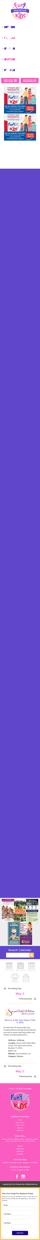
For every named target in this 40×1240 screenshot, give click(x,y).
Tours (11, 422)
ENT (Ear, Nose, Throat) (20, 471)
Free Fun (13, 326)
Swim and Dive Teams (19, 827)
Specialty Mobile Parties (20, 584)
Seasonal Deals (16, 882)
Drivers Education (17, 621)
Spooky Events (16, 889)
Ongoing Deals (16, 873)
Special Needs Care (18, 511)
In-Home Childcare (17, 197)
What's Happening (13, 849)
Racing (12, 803)
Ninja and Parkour (17, 796)
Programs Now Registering (21, 661)
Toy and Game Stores (19, 738)
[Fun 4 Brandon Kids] (20, 11)
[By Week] (20, 966)
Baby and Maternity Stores (21, 686)
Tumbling (13, 836)
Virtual (12, 677)
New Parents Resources (20, 268)
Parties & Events (13, 523)
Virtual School (15, 240)
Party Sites (14, 578)
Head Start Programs (19, 191)
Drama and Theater (18, 618)
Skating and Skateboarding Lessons (21, 811)
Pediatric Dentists (17, 502)
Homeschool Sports (18, 781)
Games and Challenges (20, 333)
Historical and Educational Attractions (21, 347)
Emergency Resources (19, 249)
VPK (11, 243)
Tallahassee (20, 1151)
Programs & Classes (14, 587)
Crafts (11, 612)
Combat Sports (16, 760)
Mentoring (13, 643)
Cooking (12, 609)
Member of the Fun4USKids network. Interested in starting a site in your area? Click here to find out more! (20, 1140)
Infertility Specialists (18, 483)
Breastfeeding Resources (20, 455)
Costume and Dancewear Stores (24, 707)
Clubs (11, 606)
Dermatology (15, 468)
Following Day (25, 999)
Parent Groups (15, 271)
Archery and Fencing (18, 744)
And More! (20, 1154)
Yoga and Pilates (16, 846)
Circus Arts (14, 603)
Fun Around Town (13, 286)
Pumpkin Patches (17, 876)
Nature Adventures (17, 372)
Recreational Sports (18, 394)
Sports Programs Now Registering (19, 823)
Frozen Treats (15, 717)
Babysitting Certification (20, 597)
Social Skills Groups (18, 277)
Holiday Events (16, 870)
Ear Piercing (14, 710)
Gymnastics (14, 772)
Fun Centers (14, 329)
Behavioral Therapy (18, 446)
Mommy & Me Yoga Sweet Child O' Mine (20, 1021)
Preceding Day (14, 988)
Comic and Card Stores (20, 698)
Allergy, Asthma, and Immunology (18, 442)
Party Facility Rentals (18, 575)
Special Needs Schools (19, 228)
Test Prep (13, 231)
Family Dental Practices (20, 477)
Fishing (12, 323)
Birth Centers (15, 449)
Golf (10, 769)
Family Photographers (19, 259)
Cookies (12, 551)
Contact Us (20, 1130)
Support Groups (16, 283)
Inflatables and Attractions (21, 569)
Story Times (14, 674)
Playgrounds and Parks (19, 376)
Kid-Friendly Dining (17, 720)
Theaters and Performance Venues (21, 414)
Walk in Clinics (15, 520)
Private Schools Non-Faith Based (24, 219)
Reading (12, 222)
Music (11, 646)
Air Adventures (16, 289)
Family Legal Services (19, 256)
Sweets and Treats (17, 735)
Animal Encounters (17, 293)
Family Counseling (17, 474)
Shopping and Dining (14, 683)
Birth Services (15, 452)
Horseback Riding (17, 784)
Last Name (7, 1223)
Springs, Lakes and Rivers (21, 409)
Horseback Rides (17, 351)
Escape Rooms (16, 317)
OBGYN (12, 489)
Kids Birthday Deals (18, 572)
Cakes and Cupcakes (19, 535)
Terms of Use (20, 1122)
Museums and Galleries (20, 369)
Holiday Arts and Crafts (20, 867)
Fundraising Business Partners (23, 262)
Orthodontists (15, 498)
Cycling (12, 763)
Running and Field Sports (21, 806)
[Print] (15, 978)
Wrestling (13, 842)
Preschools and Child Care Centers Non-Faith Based (21, 211)
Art (10, 594)
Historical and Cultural (19, 630)
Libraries (13, 360)
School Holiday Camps (19, 173)
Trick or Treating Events (20, 892)
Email (6, 1205)
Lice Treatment (16, 486)
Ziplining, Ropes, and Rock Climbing (21, 433)
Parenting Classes (17, 655)
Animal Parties (15, 526)
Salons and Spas (17, 397)
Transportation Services (20, 234)
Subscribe (20, 1233)
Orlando (20, 1146)
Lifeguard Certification (19, 790)
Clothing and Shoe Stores (21, 695)
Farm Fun (13, 858)
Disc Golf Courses (17, 314)
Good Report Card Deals (20, 861)
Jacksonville (20, 1149)
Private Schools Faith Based (22, 216)
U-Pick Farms (15, 895)
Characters (14, 544)
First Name (7, 1214)
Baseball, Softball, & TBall (21, 747)
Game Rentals (15, 566)
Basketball (13, 750)
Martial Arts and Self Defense (23, 793)
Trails (11, 425)
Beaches (13, 299)
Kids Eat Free (15, 723)
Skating (12, 400)
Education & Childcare (15, 176)
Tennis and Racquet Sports (21, 833)
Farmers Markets (17, 713)
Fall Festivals (15, 855)
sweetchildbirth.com (23, 1054)
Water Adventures (17, 428)
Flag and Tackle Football (20, 766)
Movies (12, 366)
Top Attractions (16, 418)
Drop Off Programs (18, 185)
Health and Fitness (17, 775)
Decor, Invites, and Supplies (22, 554)
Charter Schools (16, 182)
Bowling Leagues (17, 753)
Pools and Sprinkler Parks (21, 379)
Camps (8, 170)
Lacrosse (13, 787)
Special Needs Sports (19, 818)
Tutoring (12, 237)
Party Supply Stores (18, 581)
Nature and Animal (17, 649)
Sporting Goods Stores (19, 732)
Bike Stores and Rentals (20, 689)
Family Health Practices (20, 480)
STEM (11, 670)
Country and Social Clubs (21, 308)
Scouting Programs (18, 664)
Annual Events (15, 852)
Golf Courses (15, 342)
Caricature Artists (17, 538)
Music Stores (15, 726)
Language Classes (17, 640)
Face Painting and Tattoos (21, 560)
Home (20, 1120)
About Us (20, 1128)
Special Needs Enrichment (21, 667)
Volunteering (14, 680)
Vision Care (14, 517)
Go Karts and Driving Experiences (18, 337)
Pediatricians (14, 508)
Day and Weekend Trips (20, 311)
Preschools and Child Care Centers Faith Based (21, 205)
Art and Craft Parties (18, 529)
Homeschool (14, 194)
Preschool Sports (17, 799)
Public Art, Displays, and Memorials (20, 384)
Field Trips (13, 320)
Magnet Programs (17, 200)
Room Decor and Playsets (21, 729)
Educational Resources (19, 188)
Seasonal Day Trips (18, 879)
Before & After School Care (21, 179)
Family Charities (16, 253)
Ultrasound (14, 514)
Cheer (11, 756)
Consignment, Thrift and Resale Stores (24, 703)
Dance (12, 615)
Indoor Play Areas (17, 354)
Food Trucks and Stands (20, 563)
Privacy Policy (20, 1125)
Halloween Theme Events (21, 864)
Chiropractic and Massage (21, 461)
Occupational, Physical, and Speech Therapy (22, 494)
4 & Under (13, 591)
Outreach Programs (18, 652)
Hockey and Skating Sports (21, 778)
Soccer (12, 815)
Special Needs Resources (21, 280)
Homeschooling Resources (21, 265)
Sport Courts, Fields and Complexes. (20, 405)
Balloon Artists (15, 532)
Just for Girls (15, 637)
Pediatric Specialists (18, 505)
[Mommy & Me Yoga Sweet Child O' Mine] (20, 1012)
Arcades (12, 296)
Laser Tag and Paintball (20, 357)
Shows (12, 886)
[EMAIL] (26, 978)
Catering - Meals (16, 541)
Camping (13, 305)
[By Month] (9, 966)
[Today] (31, 966)
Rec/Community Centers (20, 391)
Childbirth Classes (17, 458)
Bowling (12, 302)
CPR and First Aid (17, 465)
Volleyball (13, 839)
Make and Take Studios (20, 363)
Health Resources (13, 437)
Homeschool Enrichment (20, 634)
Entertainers (14, 557)
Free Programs (16, 627)
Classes (20, 1056)
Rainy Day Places (17, 388)
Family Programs (17, 624)
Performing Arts (16, 658)
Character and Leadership (21, 600)
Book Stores (14, 692)
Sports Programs (13, 741)
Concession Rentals (18, 548)
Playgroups (14, 274)
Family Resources (13, 246)
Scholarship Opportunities (21, 225)
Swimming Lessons (18, 830)
